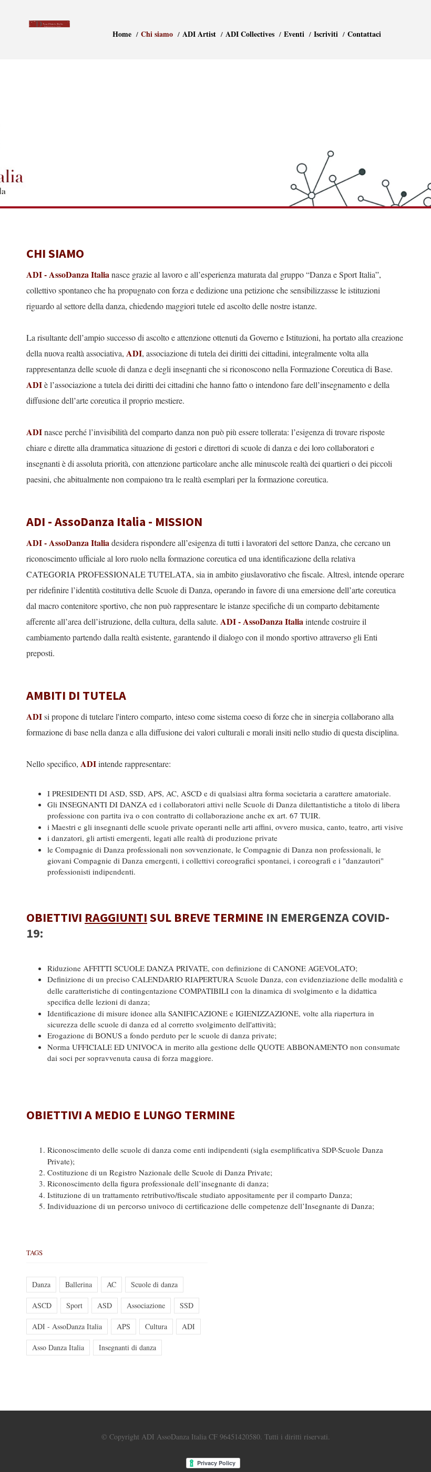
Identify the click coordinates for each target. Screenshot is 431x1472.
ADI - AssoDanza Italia (67, 1326)
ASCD (42, 1305)
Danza (41, 1284)
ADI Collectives (249, 33)
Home (121, 33)
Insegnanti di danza (127, 1347)
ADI (188, 1326)
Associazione (146, 1305)
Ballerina (78, 1284)
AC (111, 1284)
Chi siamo (157, 33)
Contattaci (364, 33)
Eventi (294, 33)
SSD (186, 1305)
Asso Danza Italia (58, 1347)
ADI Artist (199, 33)
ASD (104, 1305)
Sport (74, 1305)
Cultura (156, 1326)
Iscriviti (326, 33)
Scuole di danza (154, 1284)
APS (123, 1326)
